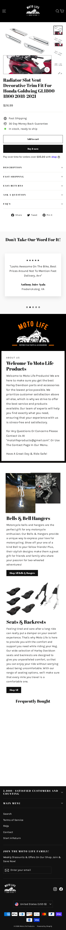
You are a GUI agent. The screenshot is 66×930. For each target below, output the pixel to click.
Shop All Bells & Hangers (22, 572)
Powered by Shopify (44, 926)
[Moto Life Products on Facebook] (61, 889)
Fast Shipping (13, 176)
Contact (8, 832)
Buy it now (33, 148)
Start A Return (12, 838)
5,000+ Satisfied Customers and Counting (30, 792)
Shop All (13, 689)
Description (12, 167)
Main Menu (12, 803)
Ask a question (14, 194)
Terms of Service (13, 820)
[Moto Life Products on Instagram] (55, 889)
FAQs (6, 826)
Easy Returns (13, 185)
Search (7, 813)
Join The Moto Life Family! (26, 851)
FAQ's (7, 203)
